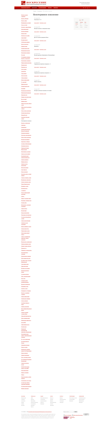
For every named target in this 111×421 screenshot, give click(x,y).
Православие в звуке (25, 230)
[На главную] (83, 7)
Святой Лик (23, 71)
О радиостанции (42, 7)
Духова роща (23, 326)
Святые (22, 403)
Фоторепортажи (53, 402)
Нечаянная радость (25, 145)
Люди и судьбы (24, 347)
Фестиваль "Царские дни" (26, 200)
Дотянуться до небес (25, 35)
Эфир (32, 397)
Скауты (22, 196)
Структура (23, 400)
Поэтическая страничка (25, 60)
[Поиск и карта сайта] (87, 7)
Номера (51, 400)
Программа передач (25, 7)
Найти (76, 411)
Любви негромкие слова (26, 244)
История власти (24, 40)
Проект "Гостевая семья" (26, 198)
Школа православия (25, 80)
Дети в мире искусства (25, 258)
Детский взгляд (24, 188)
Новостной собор (24, 266)
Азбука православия (25, 296)
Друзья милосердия (25, 212)
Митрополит (23, 397)
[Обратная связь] (85, 7)
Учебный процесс (82, 397)
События (23, 399)
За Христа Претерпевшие (26, 143)
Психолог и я (23, 248)
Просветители (24, 65)
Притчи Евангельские (25, 184)
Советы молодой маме (25, 220)
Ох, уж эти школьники (25, 339)
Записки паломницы (25, 355)
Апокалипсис (23, 127)
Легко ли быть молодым (26, 110)
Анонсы (51, 399)
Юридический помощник (26, 92)
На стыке (23, 54)
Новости (32, 399)
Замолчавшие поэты (25, 324)
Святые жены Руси (25, 228)
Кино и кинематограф (25, 318)
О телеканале (33, 403)
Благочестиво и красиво (26, 256)
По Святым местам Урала (26, 386)
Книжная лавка (24, 46)
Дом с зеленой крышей (25, 276)
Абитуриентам (81, 399)
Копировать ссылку (43, 31)
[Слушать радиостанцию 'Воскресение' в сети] (77, 415)
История (22, 405)
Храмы (22, 402)
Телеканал (33, 396)
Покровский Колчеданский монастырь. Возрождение (26, 331)
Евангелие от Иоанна (25, 141)
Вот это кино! (24, 99)
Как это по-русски (24, 44)
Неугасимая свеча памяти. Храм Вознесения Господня (26, 336)
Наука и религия (24, 353)
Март (85, 22)
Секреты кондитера (25, 306)
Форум (32, 406)
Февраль (81, 22)
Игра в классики (24, 171)
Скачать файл (36, 31)
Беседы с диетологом (25, 123)
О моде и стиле (24, 288)
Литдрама (23, 88)
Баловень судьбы (24, 186)
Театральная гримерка (25, 298)
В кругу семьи (24, 20)
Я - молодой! (23, 82)
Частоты (50, 7)
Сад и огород (23, 69)
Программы (33, 400)
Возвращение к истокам (26, 22)
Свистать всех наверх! (25, 153)
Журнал (61, 396)
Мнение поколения (25, 388)
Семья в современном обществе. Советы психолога (25, 238)
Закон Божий (23, 37)
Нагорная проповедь (25, 133)
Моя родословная (24, 167)
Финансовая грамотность (26, 320)
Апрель (76, 23)
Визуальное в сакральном (26, 241)
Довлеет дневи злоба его (26, 246)
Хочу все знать (24, 75)
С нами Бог (23, 190)
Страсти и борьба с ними (26, 177)
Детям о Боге (24, 33)
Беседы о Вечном (24, 18)
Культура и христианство (26, 135)
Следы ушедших (24, 300)
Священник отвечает (25, 345)
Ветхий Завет (24, 210)
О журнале (62, 400)
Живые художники (24, 372)
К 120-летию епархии (25, 42)
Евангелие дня (24, 94)
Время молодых (24, 84)
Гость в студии (24, 25)
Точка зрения (23, 73)
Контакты (56, 7)
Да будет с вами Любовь (26, 27)
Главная (34, 11)
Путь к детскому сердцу (26, 357)
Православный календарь (26, 62)
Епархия (23, 396)
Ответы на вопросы (34, 402)
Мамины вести (24, 101)
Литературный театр (25, 48)
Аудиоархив (39, 11)
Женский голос (24, 115)
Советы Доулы (24, 208)
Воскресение (36, 2)
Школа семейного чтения (26, 226)
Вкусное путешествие (25, 284)
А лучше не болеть (25, 274)
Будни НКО (23, 322)
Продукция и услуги (73, 397)
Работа (22, 374)
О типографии (72, 399)
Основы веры (24, 202)
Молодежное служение (25, 151)
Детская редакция (24, 31)
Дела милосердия (24, 29)
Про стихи (23, 278)
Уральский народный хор (26, 316)
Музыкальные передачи (26, 90)
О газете (51, 403)
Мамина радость (24, 161)
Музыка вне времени (25, 139)
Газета (51, 396)
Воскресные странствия (26, 179)
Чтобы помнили (24, 77)
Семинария (81, 396)
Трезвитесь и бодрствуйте (26, 250)
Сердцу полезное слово (26, 182)
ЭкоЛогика (23, 125)
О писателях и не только (26, 380)
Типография (72, 396)
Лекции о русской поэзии (26, 97)
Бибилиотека (81, 400)
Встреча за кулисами (25, 268)
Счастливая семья (25, 264)
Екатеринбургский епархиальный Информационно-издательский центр (40, 411)
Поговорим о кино (24, 286)
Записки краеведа (24, 159)
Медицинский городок (25, 50)
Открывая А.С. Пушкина (26, 290)
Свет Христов (24, 169)
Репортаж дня (24, 67)
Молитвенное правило (25, 52)
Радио (42, 396)
